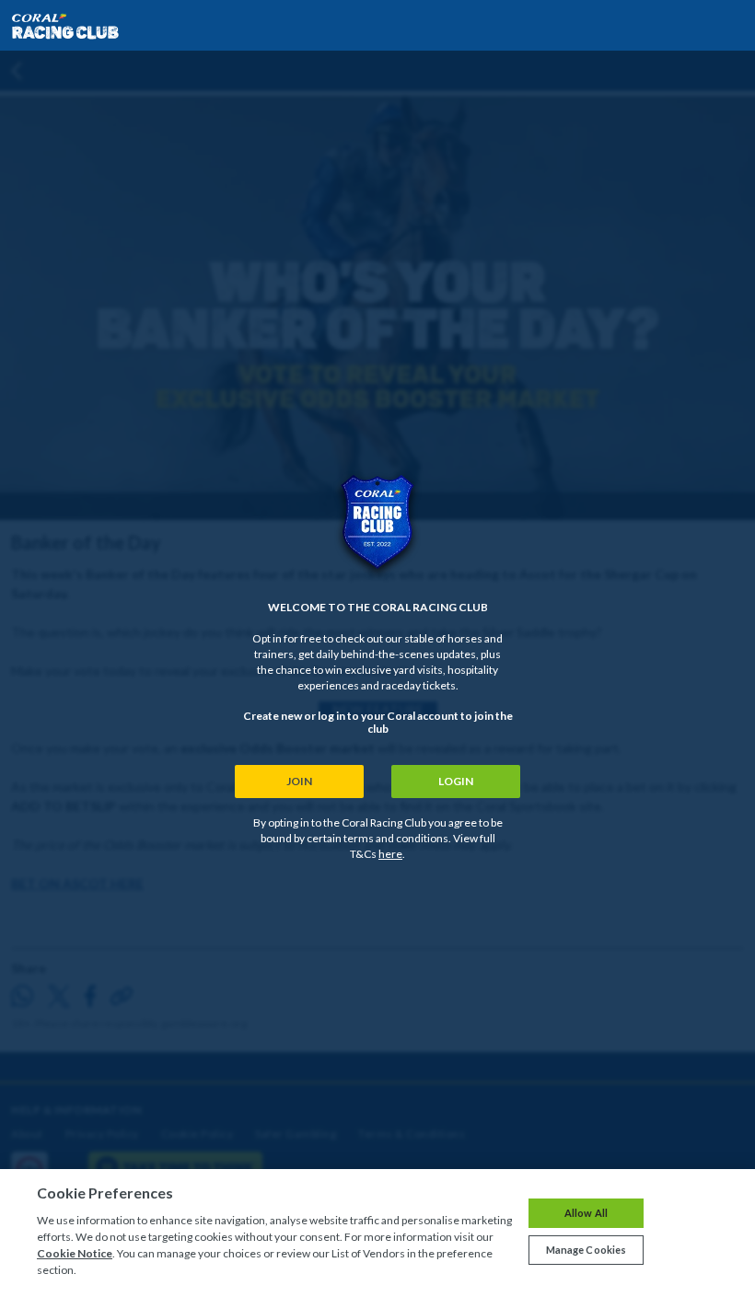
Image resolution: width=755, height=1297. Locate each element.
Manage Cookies (586, 1250)
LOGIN (455, 781)
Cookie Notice (74, 1253)
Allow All (586, 1213)
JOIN (299, 781)
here (390, 854)
